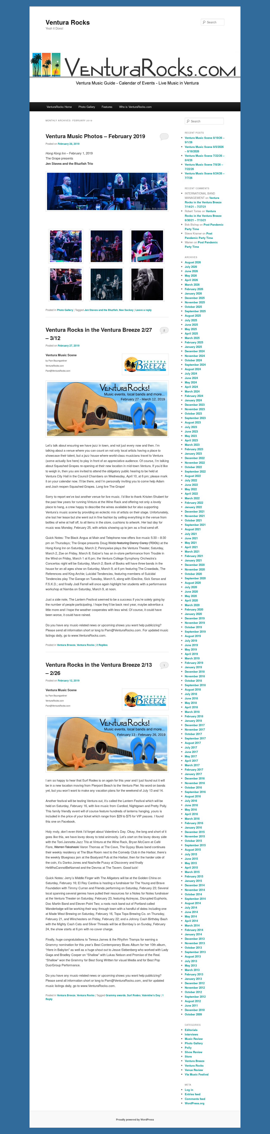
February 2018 (194, 716)
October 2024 (193, 360)
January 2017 (193, 774)
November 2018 (195, 676)
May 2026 (191, 275)
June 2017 (191, 752)
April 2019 (191, 654)
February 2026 (194, 289)
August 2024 (193, 369)
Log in (189, 1090)
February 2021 (194, 556)
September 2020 (195, 578)
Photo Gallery (86, 107)
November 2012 (195, 987)
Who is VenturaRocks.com (135, 107)
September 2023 (195, 418)
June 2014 (191, 912)
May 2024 (191, 382)
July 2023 (191, 427)
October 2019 (193, 627)
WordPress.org (194, 1103)
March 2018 (192, 712)
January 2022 (193, 507)
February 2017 (194, 769)
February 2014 (194, 930)
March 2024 (192, 391)
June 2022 (191, 485)
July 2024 (191, 373)
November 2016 (195, 783)
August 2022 (193, 476)
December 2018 (195, 671)
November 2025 (195, 302)
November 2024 (195, 356)
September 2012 (195, 997)
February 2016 (194, 823)
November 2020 (195, 569)
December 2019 (195, 618)
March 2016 (192, 819)
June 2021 (191, 538)
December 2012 (195, 983)
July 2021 (191, 534)
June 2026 (191, 271)
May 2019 (191, 649)
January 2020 (193, 614)
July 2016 (191, 801)
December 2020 (195, 565)
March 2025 (192, 338)
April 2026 (191, 280)
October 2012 (193, 992)
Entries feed (192, 1094)
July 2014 (191, 907)
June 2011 (191, 1005)
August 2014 (193, 903)
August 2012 (193, 1001)
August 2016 (193, 796)
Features (107, 107)
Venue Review (194, 1070)
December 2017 (195, 725)
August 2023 (193, 422)
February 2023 (194, 449)
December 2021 (195, 511)
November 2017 (195, 729)
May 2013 (191, 965)
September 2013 (195, 952)
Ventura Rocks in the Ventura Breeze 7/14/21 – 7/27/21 (203, 202)
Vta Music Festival (197, 1074)
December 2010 (195, 1010)
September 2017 (195, 738)
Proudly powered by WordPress (135, 1119)
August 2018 (193, 689)
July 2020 (191, 587)
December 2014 (195, 885)
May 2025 (191, 329)
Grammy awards (116, 995)
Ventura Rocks (68, 22)
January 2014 (193, 934)
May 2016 (191, 809)
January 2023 (193, 453)
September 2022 (195, 471)
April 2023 (191, 440)
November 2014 (195, 890)
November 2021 (195, 516)
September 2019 (195, 631)
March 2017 (192, 765)
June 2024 (191, 378)
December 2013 (195, 939)
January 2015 (193, 881)
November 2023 (195, 409)
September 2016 (195, 792)
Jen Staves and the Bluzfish (101, 310)
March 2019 (192, 658)
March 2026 (192, 284)
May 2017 (191, 756)
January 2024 (193, 400)
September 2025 (195, 311)
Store (188, 1056)
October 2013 (193, 947)
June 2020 (191, 591)
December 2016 (195, 778)
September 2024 (195, 365)
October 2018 (193, 681)
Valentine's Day (151, 995)
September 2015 (195, 845)
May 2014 (191, 916)
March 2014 (192, 925)
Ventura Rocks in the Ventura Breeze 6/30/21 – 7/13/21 (203, 215)
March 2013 (192, 970)
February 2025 (194, 342)
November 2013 (195, 943)
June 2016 (191, 805)
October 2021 (193, 520)
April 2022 (191, 493)
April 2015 (191, 867)
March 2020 (192, 605)
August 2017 (193, 743)
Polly (188, 1048)
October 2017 (193, 734)
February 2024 (194, 396)
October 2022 (193, 467)
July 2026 (191, 267)
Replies (102, 645)
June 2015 (191, 859)
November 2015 (195, 836)
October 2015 (193, 841)
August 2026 (193, 262)
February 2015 (194, 876)
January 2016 (193, 827)
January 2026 (193, 293)
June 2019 (191, 645)
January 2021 (193, 560)
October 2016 (193, 787)
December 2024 (195, 351)
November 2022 (195, 463)
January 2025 (193, 347)
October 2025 (193, 307)
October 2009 (193, 1014)
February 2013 (194, 974)
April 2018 (191, 707)
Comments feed (195, 1099)
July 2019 (191, 641)
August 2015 (193, 849)
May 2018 (191, 703)
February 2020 (194, 609)
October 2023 (193, 413)
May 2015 (191, 863)
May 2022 (191, 489)
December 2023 (195, 405)
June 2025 (191, 325)
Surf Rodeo (133, 995)
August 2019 (193, 636)
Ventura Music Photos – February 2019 (95, 136)
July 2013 (191, 961)
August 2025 (193, 315)
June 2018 (191, 698)
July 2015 (191, 854)
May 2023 (191, 436)
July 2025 (191, 320)
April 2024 (191, 387)
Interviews (191, 1034)
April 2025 (191, 333)
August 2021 (193, 529)
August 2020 (193, 583)
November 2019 (195, 623)
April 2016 (191, 814)
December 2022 (195, 458)
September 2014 (195, 899)
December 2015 (195, 832)
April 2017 (191, 761)
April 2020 (191, 600)
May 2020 (191, 596)
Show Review (193, 1052)
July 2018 (191, 694)
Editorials (191, 1030)
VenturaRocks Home (59, 107)
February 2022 (194, 503)
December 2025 (195, 298)
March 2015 (192, 872)
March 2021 (192, 551)
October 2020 (193, 574)
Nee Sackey (126, 310)
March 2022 (192, 498)
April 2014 (191, 921)
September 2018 (195, 685)
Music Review (194, 1039)
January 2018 (193, 721)
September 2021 (195, 525)
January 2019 (193, 667)
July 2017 (191, 747)
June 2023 (191, 431)
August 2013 (193, 956)
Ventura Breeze (66, 645)
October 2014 (193, 894)
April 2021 (191, 547)
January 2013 (193, 979)
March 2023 (192, 445)
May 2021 (191, 543)
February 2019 (194, 663)
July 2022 (191, 480)
